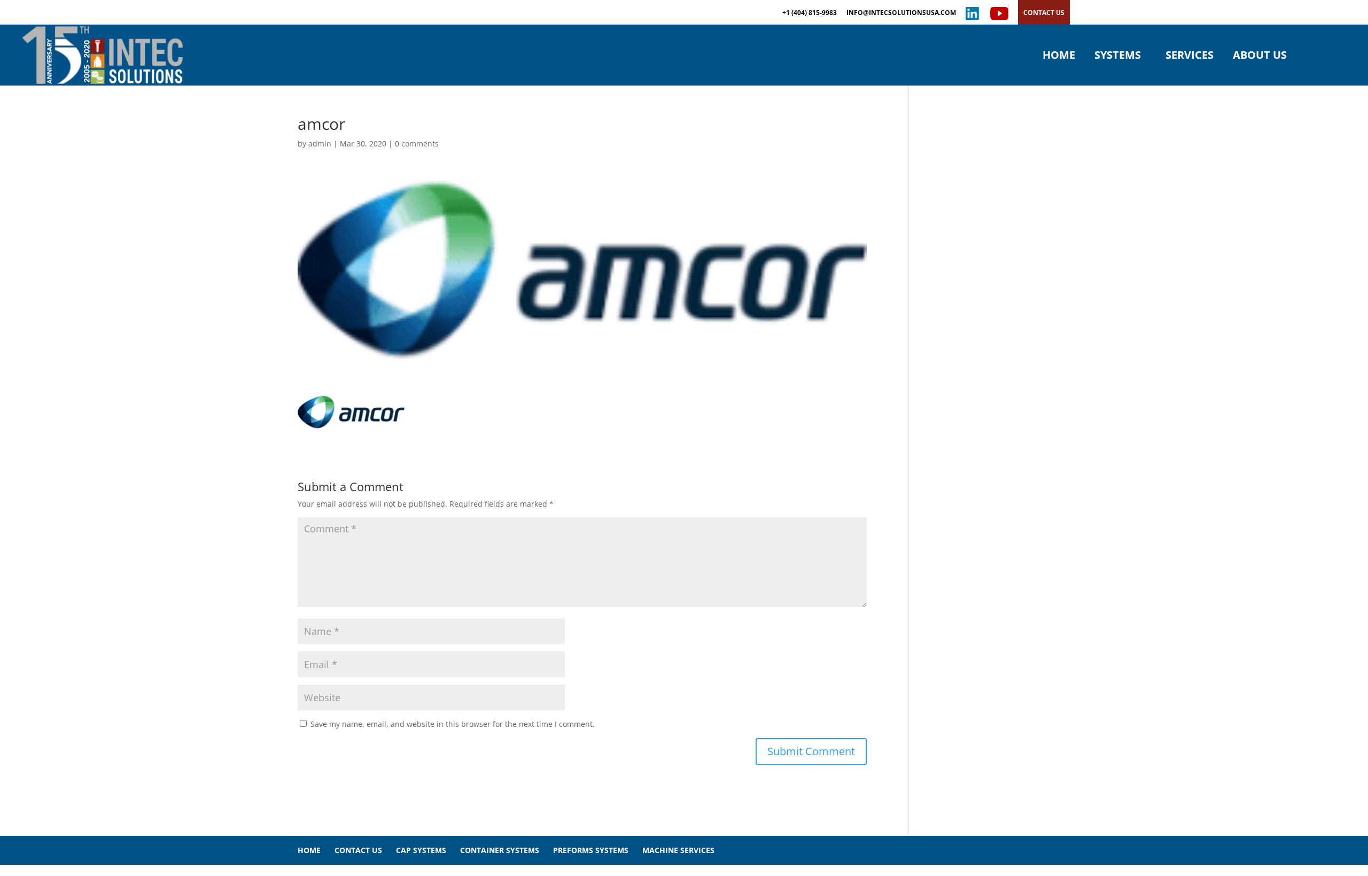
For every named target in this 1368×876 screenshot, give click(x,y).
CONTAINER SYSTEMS (499, 850)
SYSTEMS (1117, 56)
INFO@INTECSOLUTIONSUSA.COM (901, 13)
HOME (1059, 56)
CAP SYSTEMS (421, 850)
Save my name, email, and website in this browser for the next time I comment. (452, 724)
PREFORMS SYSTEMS (590, 850)
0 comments (417, 143)
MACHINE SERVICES (678, 850)
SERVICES (1189, 56)
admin (319, 143)
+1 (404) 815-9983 (809, 13)
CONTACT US (1043, 12)
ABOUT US (1260, 56)
